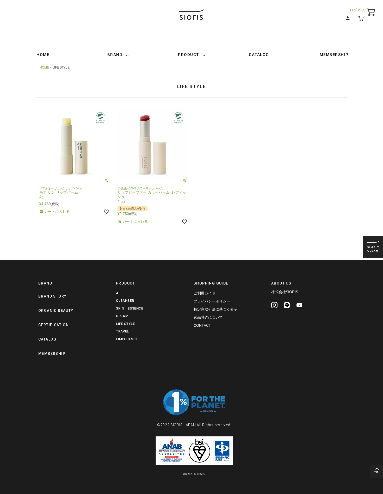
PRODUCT (188, 54)
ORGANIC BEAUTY (55, 310)
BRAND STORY (52, 296)
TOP (376, 472)
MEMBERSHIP (334, 54)
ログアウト (359, 10)
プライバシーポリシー (212, 301)
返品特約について (208, 317)
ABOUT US (281, 283)
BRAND (115, 54)
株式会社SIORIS (284, 292)
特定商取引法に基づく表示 (215, 309)
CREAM (122, 316)
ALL (119, 293)
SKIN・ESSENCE (129, 308)
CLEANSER (125, 300)
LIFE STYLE (125, 324)
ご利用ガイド (204, 293)
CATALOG (259, 54)
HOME (42, 54)
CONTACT (202, 325)
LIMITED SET (127, 339)
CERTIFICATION (53, 325)
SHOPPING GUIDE (211, 283)
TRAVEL (122, 331)
